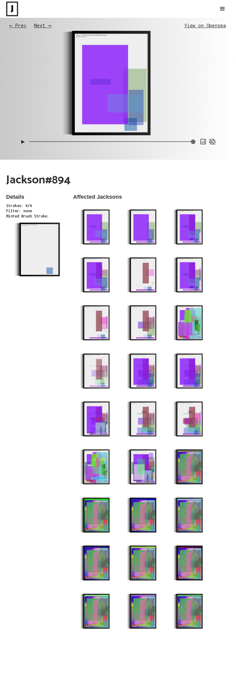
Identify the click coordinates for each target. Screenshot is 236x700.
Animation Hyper (202, 121)
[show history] (203, 141)
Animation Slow (203, 109)
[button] (222, 9)
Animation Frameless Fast (194, 96)
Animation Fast (203, 115)
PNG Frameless (204, 127)
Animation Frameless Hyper (193, 102)
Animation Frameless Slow (194, 90)
